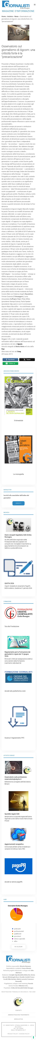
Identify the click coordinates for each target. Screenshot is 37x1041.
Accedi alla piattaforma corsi (15, 691)
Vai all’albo (18, 946)
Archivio (10, 16)
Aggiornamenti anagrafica (17, 846)
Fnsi (3, 349)
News (16, 16)
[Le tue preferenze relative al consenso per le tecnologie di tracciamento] (33, 1037)
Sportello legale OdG (18, 817)
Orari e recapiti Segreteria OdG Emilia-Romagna (18, 541)
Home (4, 16)
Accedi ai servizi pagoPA (13, 882)
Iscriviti (18, 503)
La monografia (18, 474)
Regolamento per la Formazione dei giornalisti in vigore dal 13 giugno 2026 (18, 657)
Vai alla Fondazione (12, 626)
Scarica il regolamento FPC (14, 738)
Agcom (19, 344)
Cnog (19, 351)
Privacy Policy (13, 1034)
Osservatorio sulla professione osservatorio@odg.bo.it (18, 780)
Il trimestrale (18, 421)
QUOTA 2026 (18, 585)
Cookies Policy (24, 1034)
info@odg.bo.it (20, 1030)
